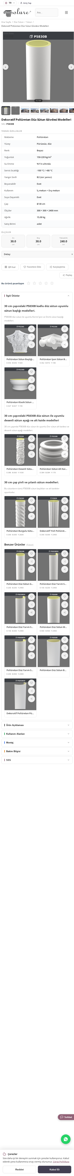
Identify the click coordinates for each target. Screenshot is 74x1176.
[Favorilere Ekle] (31, 328)
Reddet (19, 1169)
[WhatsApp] (66, 1139)
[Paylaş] (31, 344)
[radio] (28, 283)
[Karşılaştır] (31, 336)
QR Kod (11, 267)
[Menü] (66, 12)
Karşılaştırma (59, 267)
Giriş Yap (27, 3)
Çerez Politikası (61, 1161)
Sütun (29, 22)
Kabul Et (55, 1169)
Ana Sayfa (6, 22)
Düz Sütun (19, 22)
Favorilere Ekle (34, 267)
